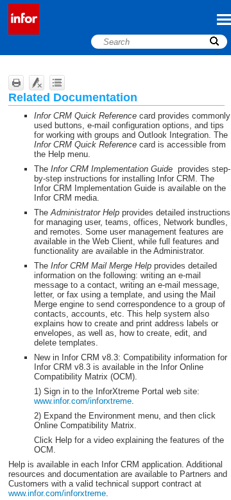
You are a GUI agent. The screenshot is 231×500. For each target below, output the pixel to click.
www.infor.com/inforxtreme (83, 401)
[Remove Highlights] (36, 82)
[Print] (16, 82)
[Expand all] (57, 82)
